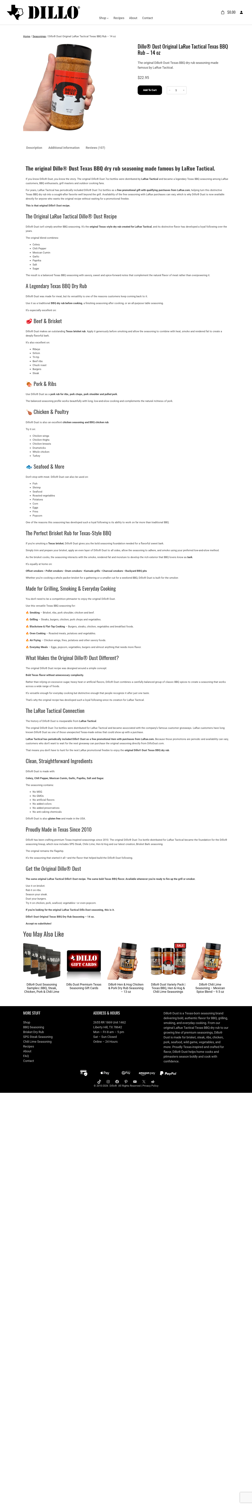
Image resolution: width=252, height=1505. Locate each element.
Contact (28, 1061)
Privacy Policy (150, 1085)
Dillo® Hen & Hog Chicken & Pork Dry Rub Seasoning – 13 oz (125, 988)
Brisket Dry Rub (33, 1032)
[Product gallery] (67, 87)
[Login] (241, 12)
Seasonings (39, 36)
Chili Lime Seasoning (37, 1041)
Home (26, 36)
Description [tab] (34, 147)
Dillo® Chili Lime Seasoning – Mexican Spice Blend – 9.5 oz (210, 988)
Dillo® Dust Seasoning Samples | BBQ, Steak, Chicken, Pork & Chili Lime (41, 988)
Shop (26, 1022)
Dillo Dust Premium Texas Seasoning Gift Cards (83, 986)
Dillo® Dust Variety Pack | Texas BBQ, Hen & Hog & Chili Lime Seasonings (168, 988)
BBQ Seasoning (33, 1027)
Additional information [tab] (64, 147)
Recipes (28, 1046)
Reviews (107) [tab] (95, 147)
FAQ (26, 1056)
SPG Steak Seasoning (38, 1037)
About (27, 1051)
